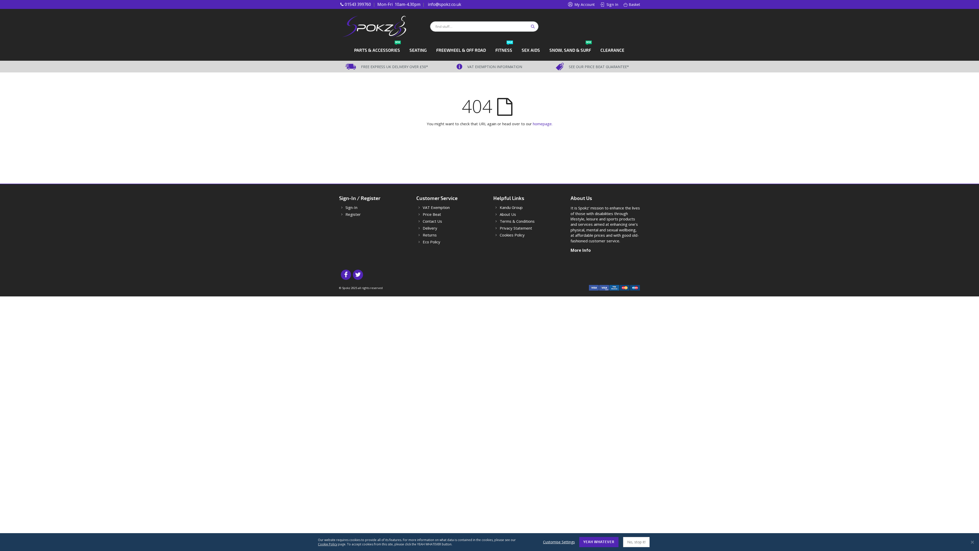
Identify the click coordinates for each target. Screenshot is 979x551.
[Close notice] (972, 542)
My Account (584, 4)
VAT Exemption (436, 207)
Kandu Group (511, 207)
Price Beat (432, 214)
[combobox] (484, 26)
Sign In (612, 4)
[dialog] (489, 542)
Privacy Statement (516, 228)
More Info (581, 250)
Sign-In (351, 207)
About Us (508, 214)
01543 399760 (358, 4)
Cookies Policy (512, 235)
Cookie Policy (327, 544)
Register (353, 214)
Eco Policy (431, 242)
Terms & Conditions (517, 221)
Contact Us (432, 221)
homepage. (542, 123)
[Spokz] (384, 26)
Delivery (430, 228)
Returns (430, 235)
